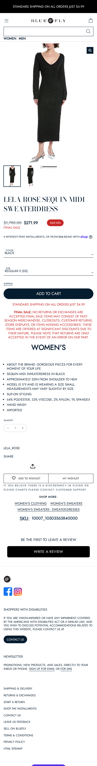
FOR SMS (66, 669)
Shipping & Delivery (18, 689)
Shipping (8, 283)
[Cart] (90, 20)
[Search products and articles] (88, 31)
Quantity (8, 420)
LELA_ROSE (12, 448)
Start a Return (14, 702)
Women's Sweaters (66, 503)
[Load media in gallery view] (12, 176)
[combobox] (48, 31)
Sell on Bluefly (15, 729)
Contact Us (12, 715)
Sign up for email (42, 669)
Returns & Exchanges (20, 695)
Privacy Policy (14, 742)
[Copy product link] (17, 466)
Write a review (48, 551)
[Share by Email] (7, 466)
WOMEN (10, 38)
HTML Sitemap (13, 749)
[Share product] (32, 466)
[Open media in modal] (90, 50)
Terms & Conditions (18, 735)
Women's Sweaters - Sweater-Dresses (48, 509)
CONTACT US (15, 639)
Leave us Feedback (17, 722)
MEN (22, 38)
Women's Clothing (31, 503)
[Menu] (6, 20)
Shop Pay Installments (20, 709)
